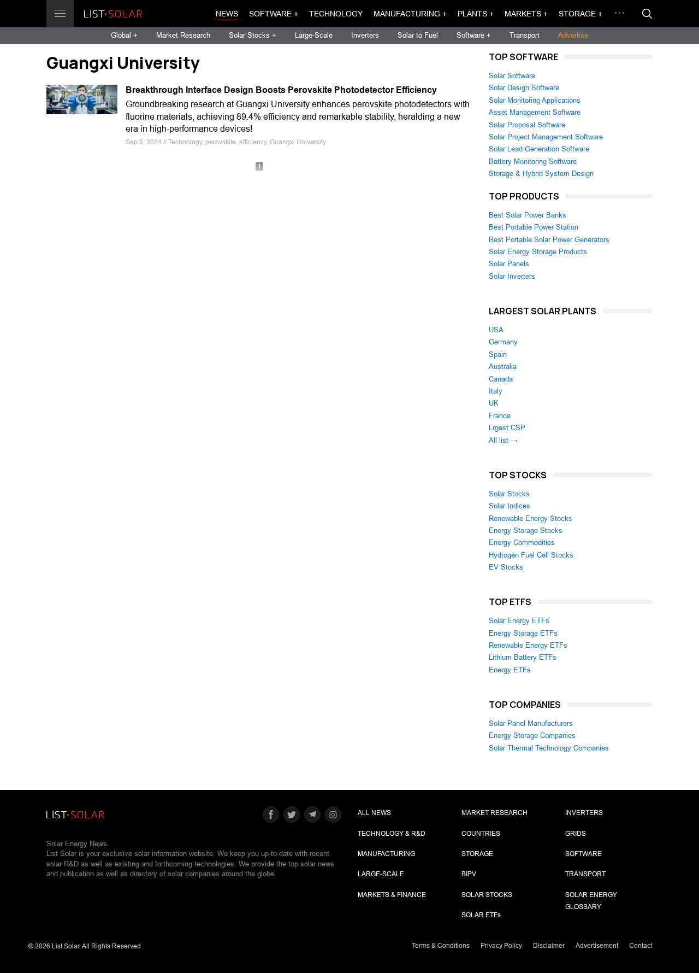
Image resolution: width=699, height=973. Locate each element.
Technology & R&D (391, 833)
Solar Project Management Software (546, 137)
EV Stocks (506, 567)
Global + (124, 35)
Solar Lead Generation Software (539, 149)
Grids (575, 833)
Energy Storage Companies (532, 735)
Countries (480, 833)
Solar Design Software (524, 88)
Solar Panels (509, 264)
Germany (503, 342)
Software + (273, 13)
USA (496, 330)
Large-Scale (314, 35)
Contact (640, 945)
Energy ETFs (510, 670)
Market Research (183, 35)
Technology (336, 13)
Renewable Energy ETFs (528, 645)
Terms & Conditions (441, 945)
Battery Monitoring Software (533, 161)
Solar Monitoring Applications (534, 100)
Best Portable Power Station (533, 227)
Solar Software (512, 76)
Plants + (476, 13)
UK (494, 403)
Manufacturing (386, 854)
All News (374, 813)
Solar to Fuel (418, 35)
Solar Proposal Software (527, 125)
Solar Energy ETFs (519, 621)
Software (583, 854)
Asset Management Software (534, 112)
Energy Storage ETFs (523, 633)
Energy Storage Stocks (525, 530)
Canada (501, 379)
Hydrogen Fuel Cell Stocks (531, 555)
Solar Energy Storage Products (538, 252)
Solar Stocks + (252, 35)
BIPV (468, 874)
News (227, 13)
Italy (495, 391)
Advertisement (597, 945)
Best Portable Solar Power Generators (549, 240)
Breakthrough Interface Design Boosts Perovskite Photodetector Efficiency (281, 90)
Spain (498, 354)
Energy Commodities (522, 542)
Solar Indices (509, 506)
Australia (503, 366)
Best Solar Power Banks (527, 215)
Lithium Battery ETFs (522, 657)
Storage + (580, 13)
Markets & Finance (392, 895)
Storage (477, 854)
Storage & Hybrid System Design (541, 173)
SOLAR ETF (481, 915)
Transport (525, 35)
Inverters (365, 35)
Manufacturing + (410, 13)
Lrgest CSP (507, 428)
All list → (503, 440)
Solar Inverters (512, 276)
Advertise (573, 35)
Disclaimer (549, 945)
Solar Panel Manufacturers (531, 723)
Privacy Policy (501, 945)
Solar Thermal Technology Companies (549, 748)
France (500, 416)
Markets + (526, 13)
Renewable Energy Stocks (530, 518)
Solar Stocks (509, 494)
